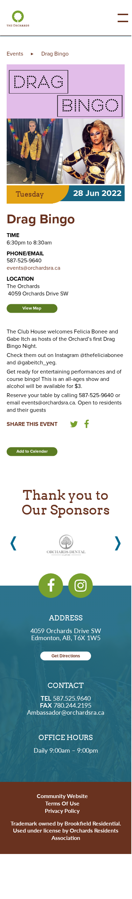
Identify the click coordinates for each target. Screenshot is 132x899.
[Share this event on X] (74, 425)
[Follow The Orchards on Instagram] (80, 585)
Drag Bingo (55, 53)
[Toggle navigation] (117, 18)
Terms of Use (62, 803)
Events (15, 53)
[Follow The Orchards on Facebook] (51, 585)
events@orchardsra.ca (33, 268)
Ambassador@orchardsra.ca (65, 712)
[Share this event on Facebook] (86, 425)
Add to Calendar (32, 451)
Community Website (62, 796)
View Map (31, 308)
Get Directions (65, 655)
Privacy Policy (62, 810)
